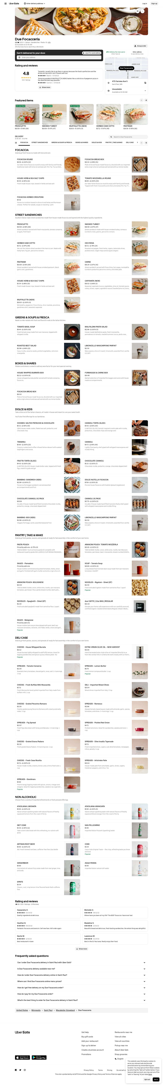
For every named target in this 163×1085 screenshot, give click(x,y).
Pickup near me (121, 1045)
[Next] (146, 100)
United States (22, 1010)
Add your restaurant (90, 1041)
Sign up (154, 3)
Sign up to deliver (89, 1045)
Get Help (85, 1032)
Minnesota (35, 1010)
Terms (100, 1070)
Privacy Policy (89, 1070)
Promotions (86, 1054)
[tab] (24, 142)
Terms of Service (111, 1074)
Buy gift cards (87, 1037)
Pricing (109, 1070)
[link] (138, 11)
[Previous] (142, 100)
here (150, 1074)
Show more (46, 87)
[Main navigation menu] (5, 3)
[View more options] (142, 11)
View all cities (120, 1037)
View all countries (122, 1041)
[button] (140, 46)
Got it (156, 1079)
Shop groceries (121, 1054)
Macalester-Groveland (65, 1010)
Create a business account (93, 1050)
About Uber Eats (121, 1050)
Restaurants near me (123, 1032)
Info (49, 42)
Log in (144, 3)
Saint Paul (48, 1010)
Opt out (147, 1079)
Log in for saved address (92, 53)
